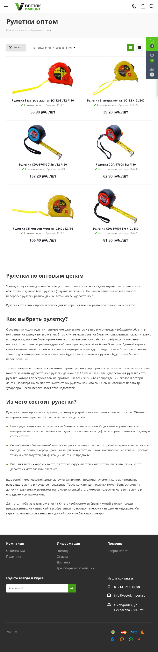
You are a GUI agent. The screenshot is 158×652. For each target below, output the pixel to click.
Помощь (63, 551)
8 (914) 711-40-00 (127, 587)
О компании (15, 551)
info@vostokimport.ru (129, 595)
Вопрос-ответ (117, 551)
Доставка (63, 562)
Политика (13, 556)
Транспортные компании (76, 568)
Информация (68, 543)
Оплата (62, 556)
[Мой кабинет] (143, 6)
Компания (15, 543)
